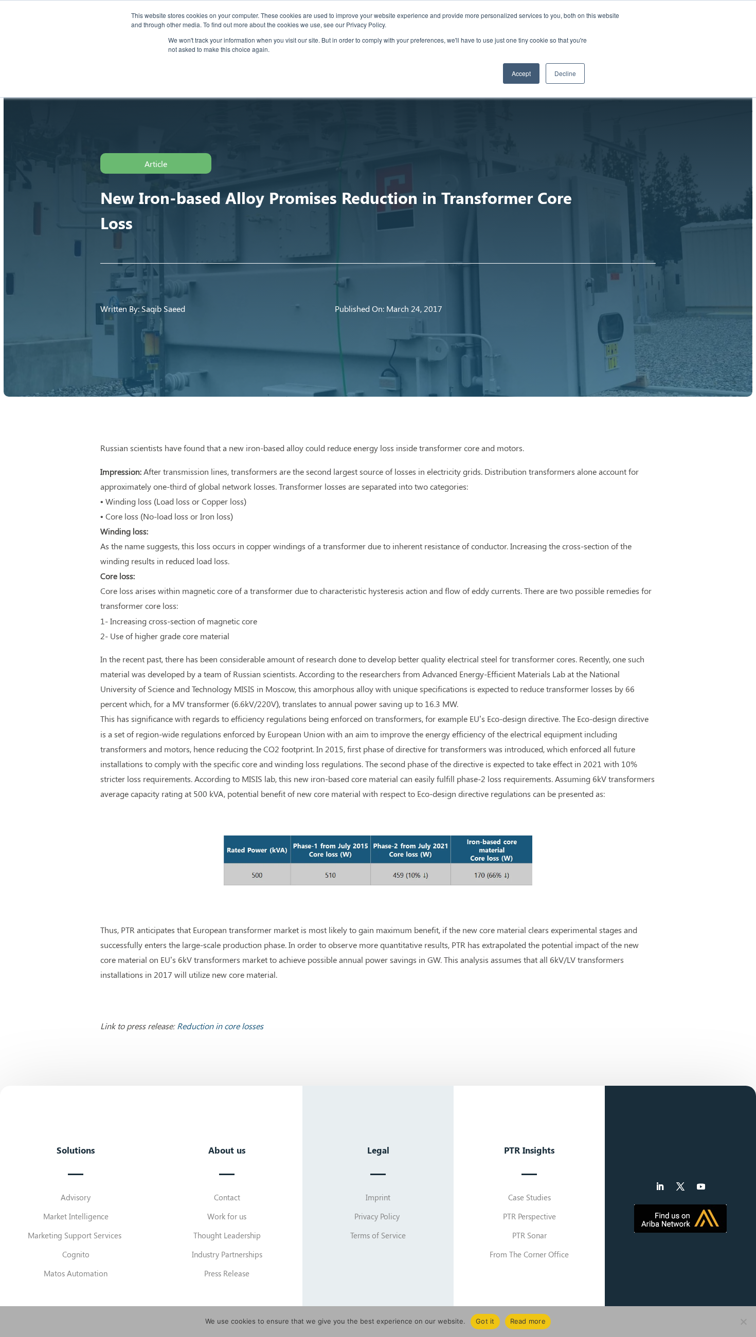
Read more (528, 1321)
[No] (743, 1321)
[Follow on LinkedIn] (660, 1186)
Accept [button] (521, 73)
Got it (485, 1321)
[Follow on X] (680, 1186)
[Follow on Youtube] (701, 1186)
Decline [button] (565, 73)
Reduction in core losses (220, 1025)
